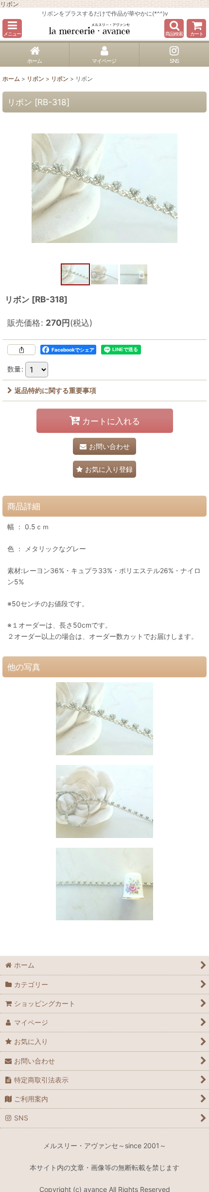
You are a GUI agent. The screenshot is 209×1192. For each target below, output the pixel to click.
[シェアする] (21, 349)
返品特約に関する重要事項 (55, 390)
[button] (12, 28)
